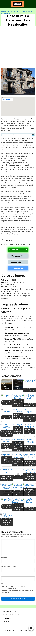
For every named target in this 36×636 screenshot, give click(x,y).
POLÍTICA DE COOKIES (10, 611)
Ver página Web (18, 256)
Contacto (6, 621)
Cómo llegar (18, 268)
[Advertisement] (18, 48)
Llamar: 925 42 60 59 (18, 250)
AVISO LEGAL (7, 618)
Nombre (4, 557)
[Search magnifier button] (33, 135)
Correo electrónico (9, 566)
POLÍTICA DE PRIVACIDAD (11, 615)
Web (2, 575)
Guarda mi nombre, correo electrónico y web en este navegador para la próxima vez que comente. (17, 589)
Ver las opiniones (18, 262)
